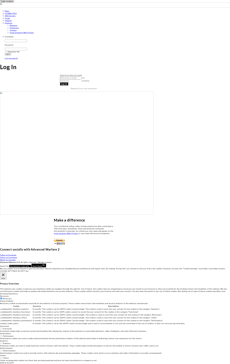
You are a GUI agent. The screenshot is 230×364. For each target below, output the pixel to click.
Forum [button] (7, 18)
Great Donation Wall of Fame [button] (22, 33)
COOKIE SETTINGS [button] (8, 271)
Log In (8, 54)
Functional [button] (4, 326)
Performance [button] (5, 333)
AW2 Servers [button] (10, 16)
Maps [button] (7, 11)
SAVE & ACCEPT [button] (7, 363)
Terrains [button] (13, 30)
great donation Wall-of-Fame (66, 233)
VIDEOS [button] (8, 21)
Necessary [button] (4, 296)
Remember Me (14, 52)
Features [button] (8, 23)
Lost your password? (88, 88)
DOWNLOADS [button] (11, 13)
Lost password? (11, 58)
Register (74, 88)
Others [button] (3, 355)
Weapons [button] (13, 25)
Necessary (7, 299)
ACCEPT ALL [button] (23, 271)
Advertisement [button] (6, 348)
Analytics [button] (4, 341)
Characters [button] (14, 28)
